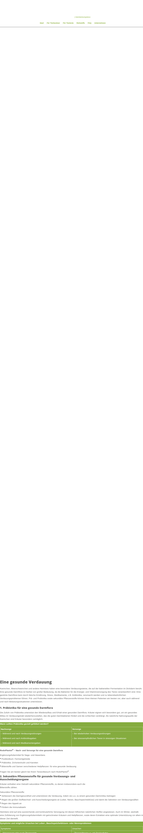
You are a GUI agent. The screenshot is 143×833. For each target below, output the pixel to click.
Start (42, 23)
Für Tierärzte (68, 23)
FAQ (89, 23)
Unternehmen (100, 23)
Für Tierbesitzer (53, 23)
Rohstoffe (81, 23)
